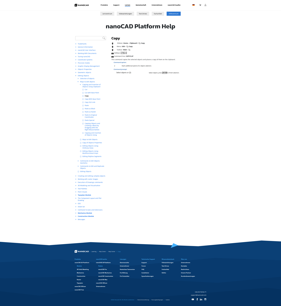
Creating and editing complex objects (91, 176)
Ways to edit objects (87, 82)
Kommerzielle (124, 262)
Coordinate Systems (85, 60)
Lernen (127, 5)
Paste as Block (90, 109)
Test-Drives (143, 14)
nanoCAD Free (79, 290)
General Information (85, 47)
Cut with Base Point (92, 93)
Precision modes (84, 63)
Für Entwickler (124, 276)
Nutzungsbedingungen (157, 300)
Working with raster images (88, 179)
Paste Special (89, 120)
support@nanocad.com (198, 295)
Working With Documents (87, 53)
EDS (79, 203)
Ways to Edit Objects (89, 139)
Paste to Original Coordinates (91, 116)
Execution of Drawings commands (90, 182)
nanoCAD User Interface (86, 50)
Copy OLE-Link (90, 102)
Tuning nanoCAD (84, 56)
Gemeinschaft (141, 5)
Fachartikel (158, 14)
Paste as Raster (90, 112)
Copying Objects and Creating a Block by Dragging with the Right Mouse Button (92, 126)
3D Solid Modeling (83, 269)
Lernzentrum (107, 14)
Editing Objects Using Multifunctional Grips (90, 152)
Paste (87, 105)
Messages (81, 219)
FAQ (142, 269)
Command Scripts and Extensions (90, 210)
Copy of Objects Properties (92, 143)
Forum (143, 266)
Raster (79, 280)
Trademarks (82, 44)
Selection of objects (87, 78)
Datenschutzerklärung (143, 300)
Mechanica (80, 273)
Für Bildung (124, 273)
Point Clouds (82, 192)
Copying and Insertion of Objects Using (93, 134)
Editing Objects (83, 76)
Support (116, 5)
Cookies (168, 300)
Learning (93, 251)
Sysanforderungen (147, 276)
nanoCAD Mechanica (105, 273)
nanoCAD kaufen (174, 5)
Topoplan (80, 283)
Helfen (164, 273)
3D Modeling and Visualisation (89, 185)
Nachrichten (185, 269)
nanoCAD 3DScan (80, 286)
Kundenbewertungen (188, 276)
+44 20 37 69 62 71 (200, 292)
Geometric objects (84, 72)
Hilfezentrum (173, 14)
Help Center (102, 251)
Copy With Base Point (92, 99)
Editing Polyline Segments (91, 156)
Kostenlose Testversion (127, 269)
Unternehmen (157, 5)
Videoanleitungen (125, 14)
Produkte (104, 5)
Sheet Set (81, 207)
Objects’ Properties (85, 69)
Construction (81, 276)
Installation (145, 273)
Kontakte (184, 266)
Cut (86, 89)
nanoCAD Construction (105, 276)
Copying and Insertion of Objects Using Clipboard (91, 85)
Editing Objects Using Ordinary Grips (90, 147)
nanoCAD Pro (102, 269)
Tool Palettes (82, 189)
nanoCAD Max (102, 280)
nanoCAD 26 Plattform (82, 262)
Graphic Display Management (89, 66)
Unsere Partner (186, 273)
